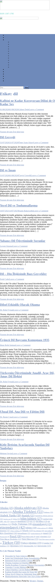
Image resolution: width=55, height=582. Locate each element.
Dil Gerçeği (7, 137)
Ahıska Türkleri (27, 512)
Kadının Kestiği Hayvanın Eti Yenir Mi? (21, 572)
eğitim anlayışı (42, 528)
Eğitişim (8, 37)
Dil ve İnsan (8, 170)
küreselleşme (24, 533)
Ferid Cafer (4, 279)
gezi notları (49, 531)
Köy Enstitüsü (8, 533)
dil (32, 521)
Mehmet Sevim (6, 453)
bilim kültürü (31, 518)
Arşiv (7, 69)
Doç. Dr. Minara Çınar (19, 46)
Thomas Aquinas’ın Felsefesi (17, 563)
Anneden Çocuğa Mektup (15, 567)
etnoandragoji (42, 524)
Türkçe (11, 542)
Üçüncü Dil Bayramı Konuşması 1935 (24, 340)
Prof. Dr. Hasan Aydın (19, 56)
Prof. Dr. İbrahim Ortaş (19, 49)
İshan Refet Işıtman (8, 345)
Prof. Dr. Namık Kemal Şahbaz (23, 58)
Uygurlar (47, 543)
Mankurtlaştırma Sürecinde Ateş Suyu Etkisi (23, 576)
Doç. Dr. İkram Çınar (19, 42)
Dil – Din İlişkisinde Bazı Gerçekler (23, 273)
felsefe (27, 530)
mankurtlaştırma (37, 533)
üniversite (44, 546)
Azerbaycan (8, 519)
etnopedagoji (12, 527)
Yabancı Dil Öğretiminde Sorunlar (22, 240)
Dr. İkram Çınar (6, 417)
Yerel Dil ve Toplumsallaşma (18, 205)
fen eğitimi (38, 531)
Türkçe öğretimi (31, 543)
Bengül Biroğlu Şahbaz (19, 60)
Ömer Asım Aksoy (26, 142)
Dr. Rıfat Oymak (17, 65)
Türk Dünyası (30, 539)
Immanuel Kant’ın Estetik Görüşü (18, 560)
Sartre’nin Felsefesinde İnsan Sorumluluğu (22, 558)
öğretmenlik (30, 546)
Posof (15, 536)
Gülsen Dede (23, 109)
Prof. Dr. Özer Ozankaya (20, 51)
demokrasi (23, 521)
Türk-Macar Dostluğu (10, 539)
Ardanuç (48, 512)
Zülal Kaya (14, 53)
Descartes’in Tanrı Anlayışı (16, 556)
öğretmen (16, 546)
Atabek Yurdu (10, 515)
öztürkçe (5, 546)
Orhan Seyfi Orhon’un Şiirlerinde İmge (21, 574)
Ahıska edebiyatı (28, 507)
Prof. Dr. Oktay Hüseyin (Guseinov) (25, 62)
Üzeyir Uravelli (24, 175)
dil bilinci (41, 521)
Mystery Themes (36, 581)
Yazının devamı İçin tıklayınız (12, 132)
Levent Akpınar (6, 246)
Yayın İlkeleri (10, 74)
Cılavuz (13, 521)
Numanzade (4, 536)
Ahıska (8, 72)
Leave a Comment (36, 109)
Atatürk (28, 515)
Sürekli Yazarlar (11, 40)
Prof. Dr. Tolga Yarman (19, 67)
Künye (8, 76)
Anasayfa (9, 35)
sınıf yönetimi (43, 537)
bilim (16, 519)
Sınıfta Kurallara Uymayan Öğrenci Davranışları (24, 565)
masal (47, 533)
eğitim (31, 527)
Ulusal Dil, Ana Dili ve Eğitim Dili (22, 411)
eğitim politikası (16, 531)
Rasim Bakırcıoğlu (17, 44)
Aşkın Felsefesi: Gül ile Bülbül (17, 570)
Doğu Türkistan (22, 524)
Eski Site (8, 78)
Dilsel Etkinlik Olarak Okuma (20, 304)
